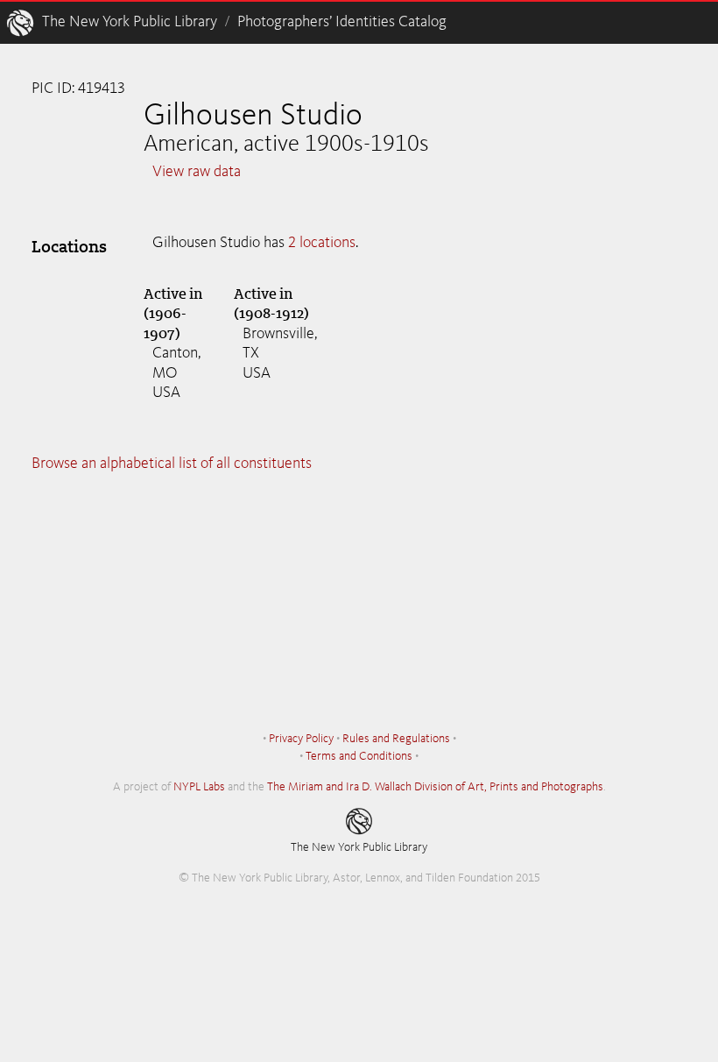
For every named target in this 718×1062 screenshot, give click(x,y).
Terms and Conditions (359, 756)
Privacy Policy (301, 739)
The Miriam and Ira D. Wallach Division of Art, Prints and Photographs (435, 787)
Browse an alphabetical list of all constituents (172, 463)
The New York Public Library (129, 22)
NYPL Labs (199, 787)
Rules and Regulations (396, 739)
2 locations (321, 243)
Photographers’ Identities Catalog (342, 22)
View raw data (196, 172)
